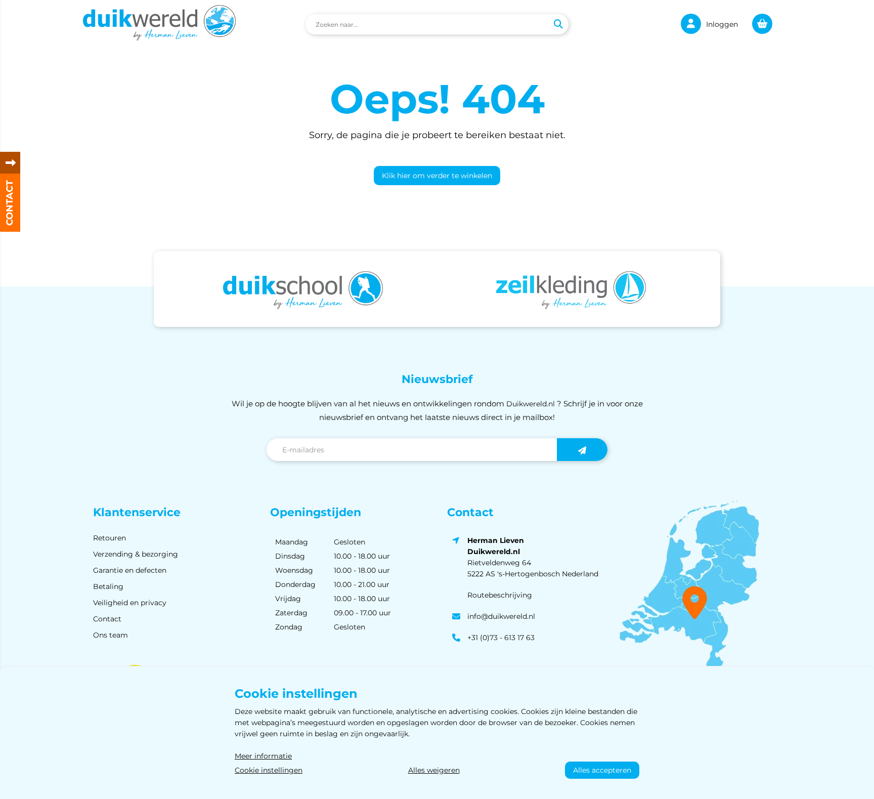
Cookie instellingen (268, 770)
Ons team (110, 635)
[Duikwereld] (159, 24)
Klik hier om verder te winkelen (437, 175)
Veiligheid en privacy (129, 602)
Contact (107, 618)
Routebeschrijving (499, 595)
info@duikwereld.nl (501, 616)
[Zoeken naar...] (558, 24)
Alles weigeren (434, 770)
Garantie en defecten (129, 570)
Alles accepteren (602, 770)
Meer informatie (263, 756)
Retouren (109, 537)
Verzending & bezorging (135, 554)
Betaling (108, 586)
